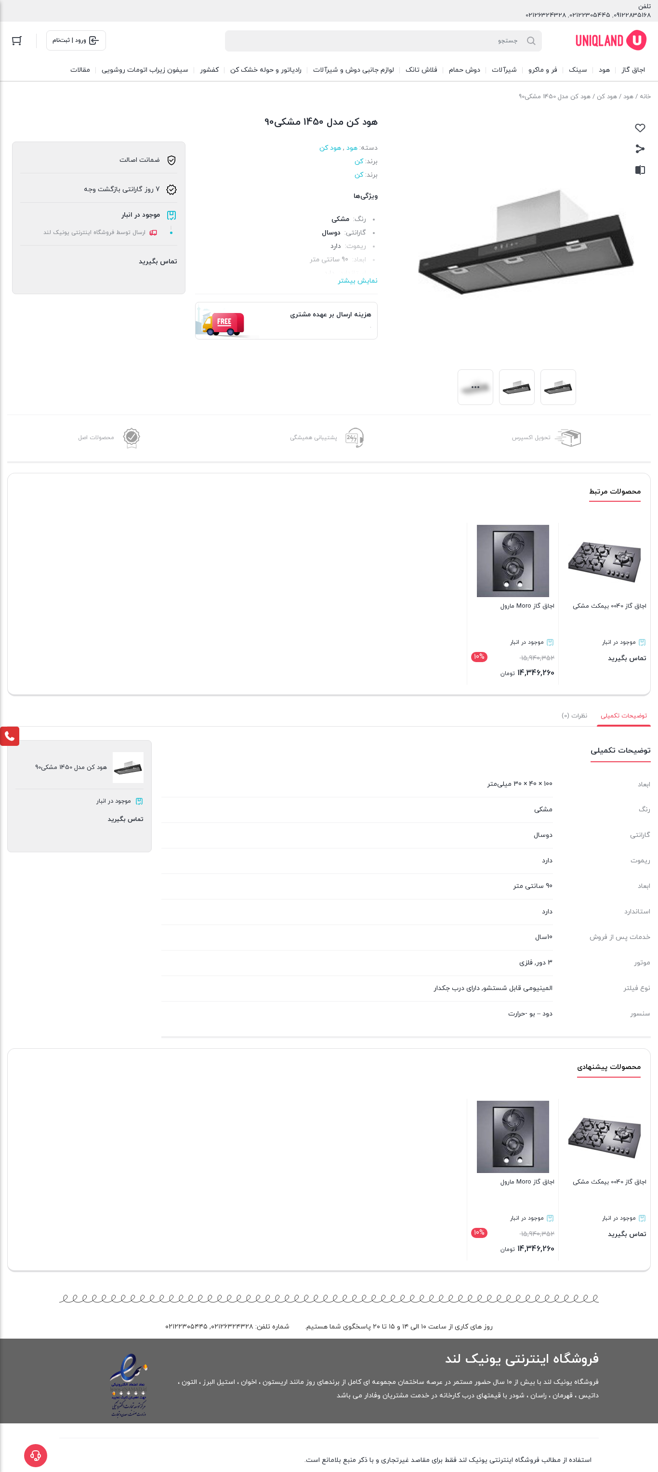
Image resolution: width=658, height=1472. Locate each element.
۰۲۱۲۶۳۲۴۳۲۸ (232, 1326)
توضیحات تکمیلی (624, 716)
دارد (547, 911)
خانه (645, 96)
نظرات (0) (574, 716)
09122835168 (632, 15)
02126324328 (546, 15)
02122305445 (589, 15)
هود (628, 96)
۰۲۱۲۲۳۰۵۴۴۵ (186, 1326)
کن (359, 161)
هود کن (607, 96)
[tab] (624, 716)
